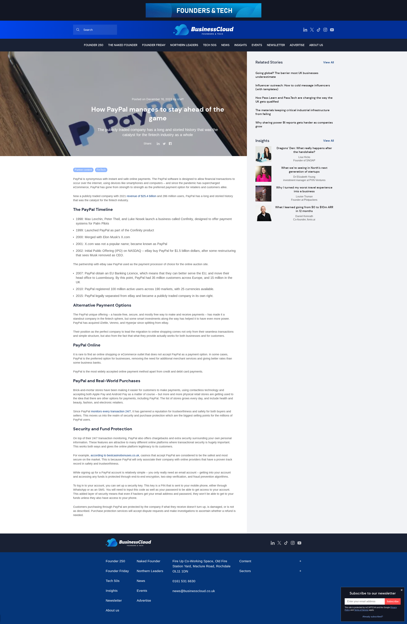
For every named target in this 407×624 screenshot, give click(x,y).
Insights (240, 45)
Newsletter (276, 45)
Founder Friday (154, 45)
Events (257, 45)
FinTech (101, 169)
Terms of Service (361, 610)
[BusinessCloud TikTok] (319, 30)
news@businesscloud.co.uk (193, 591)
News (225, 45)
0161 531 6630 (183, 581)
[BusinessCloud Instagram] (325, 30)
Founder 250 (93, 45)
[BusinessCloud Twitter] (312, 30)
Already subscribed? (372, 616)
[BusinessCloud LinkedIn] (305, 30)
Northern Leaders (184, 45)
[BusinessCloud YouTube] (332, 30)
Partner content (83, 169)
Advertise (297, 45)
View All (328, 62)
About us (316, 45)
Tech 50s (210, 45)
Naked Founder (148, 561)
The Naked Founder (122, 45)
